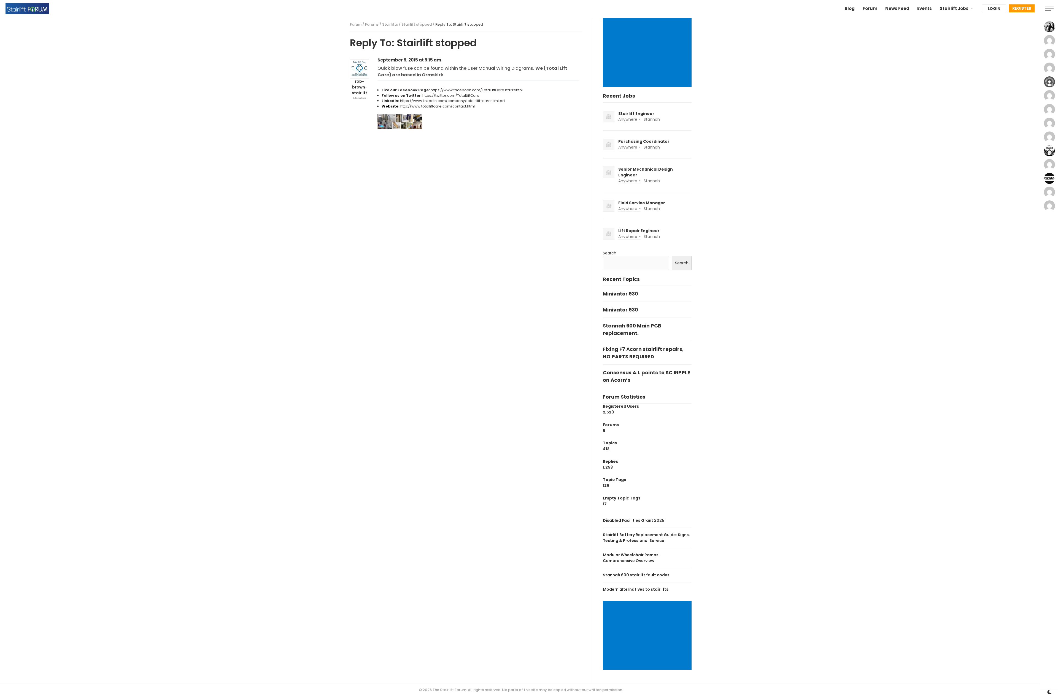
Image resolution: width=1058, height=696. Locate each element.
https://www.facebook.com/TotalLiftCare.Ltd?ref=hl (477, 90)
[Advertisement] (648, 52)
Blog (850, 8)
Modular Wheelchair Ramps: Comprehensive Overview (631, 557)
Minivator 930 (620, 293)
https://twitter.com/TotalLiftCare (450, 95)
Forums (372, 24)
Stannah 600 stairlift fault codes (636, 575)
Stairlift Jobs (954, 8)
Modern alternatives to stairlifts (635, 589)
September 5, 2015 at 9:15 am (409, 60)
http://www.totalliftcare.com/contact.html (437, 106)
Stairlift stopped (416, 24)
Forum (870, 8)
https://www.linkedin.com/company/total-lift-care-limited (452, 100)
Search (609, 253)
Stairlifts (390, 24)
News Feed (897, 8)
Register (1021, 8)
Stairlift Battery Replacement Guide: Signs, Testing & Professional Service (646, 537)
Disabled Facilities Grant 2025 (633, 520)
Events (924, 8)
